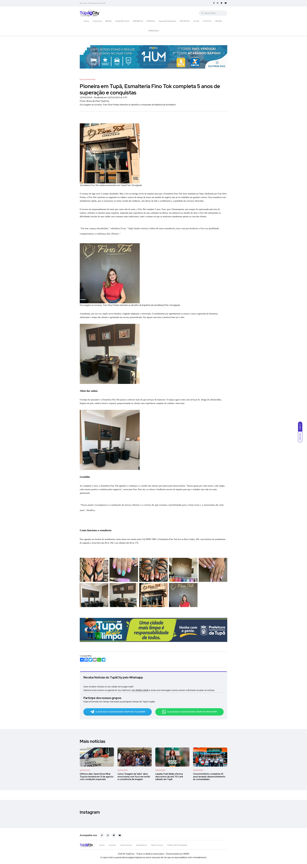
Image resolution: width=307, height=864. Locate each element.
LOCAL (196, 21)
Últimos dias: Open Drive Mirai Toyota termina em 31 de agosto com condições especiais (96, 776)
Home (86, 21)
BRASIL (109, 21)
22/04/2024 (85, 770)
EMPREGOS (138, 21)
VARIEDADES (153, 30)
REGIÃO (218, 21)
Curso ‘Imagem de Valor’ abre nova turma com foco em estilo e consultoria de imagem (134, 776)
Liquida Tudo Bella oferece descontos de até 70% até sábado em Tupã (169, 776)
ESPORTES (185, 21)
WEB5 (186, 853)
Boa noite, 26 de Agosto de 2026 (93, 3)
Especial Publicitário (167, 21)
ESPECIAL (151, 21)
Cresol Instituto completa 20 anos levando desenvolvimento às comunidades (209, 776)
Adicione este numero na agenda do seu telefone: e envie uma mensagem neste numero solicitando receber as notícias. (149, 690)
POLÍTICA (207, 21)
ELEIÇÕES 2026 (122, 21)
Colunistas (97, 21)
